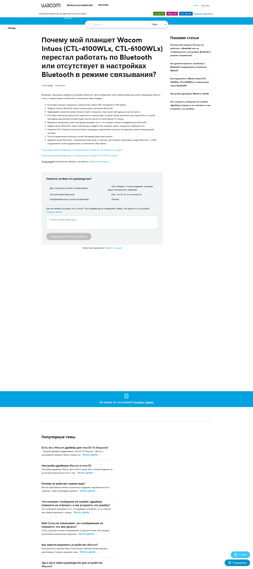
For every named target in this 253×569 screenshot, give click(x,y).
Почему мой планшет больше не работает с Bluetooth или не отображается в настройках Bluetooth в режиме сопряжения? (190, 50)
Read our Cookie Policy (203, 14)
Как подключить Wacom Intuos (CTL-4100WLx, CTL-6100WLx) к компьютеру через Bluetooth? (189, 82)
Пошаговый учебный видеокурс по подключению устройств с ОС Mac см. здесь (80, 155)
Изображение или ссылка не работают (69, 199)
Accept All (159, 13)
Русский (205, 5)
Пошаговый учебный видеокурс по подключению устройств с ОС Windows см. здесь (82, 149)
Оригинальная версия (99, 161)
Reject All (172, 13)
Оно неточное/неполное (62, 194)
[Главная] (51, 5)
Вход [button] (196, 5)
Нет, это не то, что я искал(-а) (126, 194)
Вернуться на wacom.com (80, 5)
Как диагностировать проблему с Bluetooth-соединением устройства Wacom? (188, 67)
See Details (186, 13)
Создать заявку (54, 211)
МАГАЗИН (103, 5)
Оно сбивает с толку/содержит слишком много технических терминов (130, 188)
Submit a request (113, 247)
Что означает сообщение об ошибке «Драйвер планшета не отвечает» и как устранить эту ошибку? (190, 105)
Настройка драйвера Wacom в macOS (189, 93)
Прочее (115, 199)
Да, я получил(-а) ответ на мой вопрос (69, 188)
